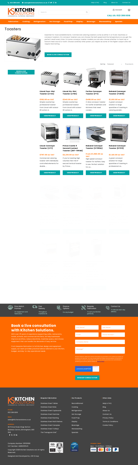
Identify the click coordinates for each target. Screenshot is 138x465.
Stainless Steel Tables (49, 403)
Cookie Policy (108, 425)
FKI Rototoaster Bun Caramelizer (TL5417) (95, 263)
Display (74, 421)
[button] (129, 10)
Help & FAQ (95, 2)
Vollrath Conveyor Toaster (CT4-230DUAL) (71, 263)
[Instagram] (53, 2)
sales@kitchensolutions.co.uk (35, 3)
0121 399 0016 (15, 3)
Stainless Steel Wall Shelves (51, 421)
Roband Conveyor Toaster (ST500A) (71, 205)
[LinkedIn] (56, 2)
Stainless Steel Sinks (49, 407)
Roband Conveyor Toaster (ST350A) (94, 147)
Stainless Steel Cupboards (51, 410)
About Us (114, 2)
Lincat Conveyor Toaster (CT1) (47, 147)
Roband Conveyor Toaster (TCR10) (117, 92)
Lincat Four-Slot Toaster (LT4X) (47, 92)
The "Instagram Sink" (49, 432)
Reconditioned (77, 403)
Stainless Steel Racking (50, 418)
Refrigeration (77, 410)
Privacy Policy (108, 418)
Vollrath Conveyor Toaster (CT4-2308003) (94, 207)
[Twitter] (51, 2)
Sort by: (103, 64)
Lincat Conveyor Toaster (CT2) (116, 205)
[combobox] (64, 12)
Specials (75, 432)
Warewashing (77, 429)
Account (118, 10)
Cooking (75, 407)
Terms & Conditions (110, 421)
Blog (105, 2)
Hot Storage (76, 414)
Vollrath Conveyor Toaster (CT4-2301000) (48, 263)
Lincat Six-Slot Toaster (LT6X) (70, 92)
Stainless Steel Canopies (50, 425)
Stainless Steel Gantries (50, 414)
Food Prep (76, 418)
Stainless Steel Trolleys (50, 429)
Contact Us (126, 2)
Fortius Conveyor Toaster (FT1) (94, 92)
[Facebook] (48, 2)
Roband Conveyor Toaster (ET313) (117, 147)
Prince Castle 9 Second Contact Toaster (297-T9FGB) (73, 148)
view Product (50, 116)
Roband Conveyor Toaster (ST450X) (48, 205)
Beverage (75, 425)
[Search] (87, 12)
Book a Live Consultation (58, 55)
